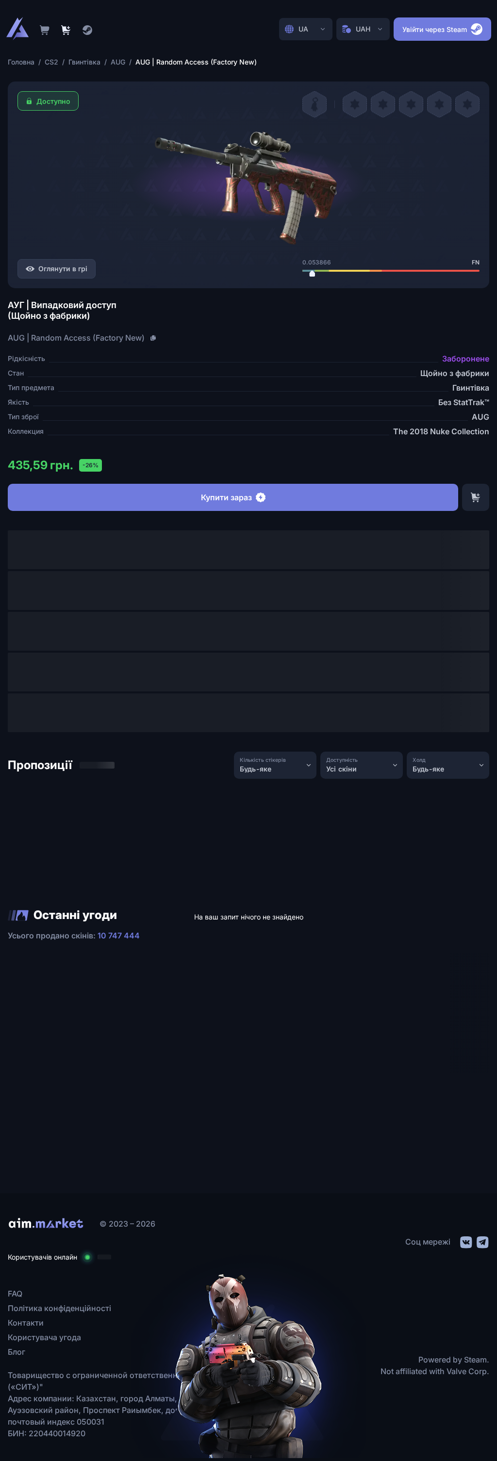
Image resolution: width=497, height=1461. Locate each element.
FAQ (15, 1293)
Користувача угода (44, 1337)
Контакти (26, 1323)
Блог (16, 1352)
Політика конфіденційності (59, 1308)
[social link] (465, 1241)
